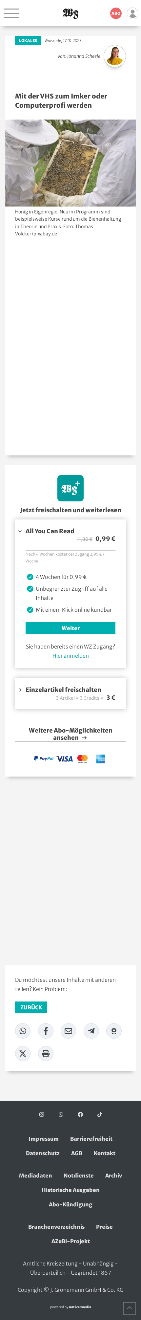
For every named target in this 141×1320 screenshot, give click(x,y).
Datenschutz (43, 1153)
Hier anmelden (70, 655)
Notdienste (79, 1175)
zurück (31, 1007)
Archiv (113, 1175)
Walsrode (53, 40)
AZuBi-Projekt (70, 1241)
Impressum (44, 1138)
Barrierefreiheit (91, 1138)
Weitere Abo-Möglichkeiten (70, 734)
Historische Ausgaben (71, 1190)
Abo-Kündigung (70, 1204)
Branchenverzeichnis (56, 1226)
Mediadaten (35, 1175)
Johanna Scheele (83, 56)
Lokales (28, 40)
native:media (80, 1307)
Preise (104, 1226)
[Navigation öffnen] (11, 13)
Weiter (71, 628)
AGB (76, 1153)
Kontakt (104, 1153)
